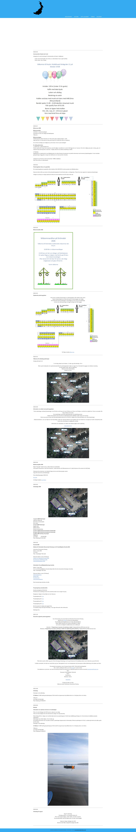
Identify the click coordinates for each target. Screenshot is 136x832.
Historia (76, 16)
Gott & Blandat (85, 16)
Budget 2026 (35, 576)
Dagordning (68, 679)
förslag (64, 620)
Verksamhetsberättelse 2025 (39, 561)
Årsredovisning (36, 577)
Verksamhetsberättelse (38, 579)
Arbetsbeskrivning (68, 425)
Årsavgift (35, 477)
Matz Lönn (72, 352)
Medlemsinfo (68, 16)
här (43, 596)
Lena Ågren (43, 480)
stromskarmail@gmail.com (92, 669)
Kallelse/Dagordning (37, 574)
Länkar (92, 16)
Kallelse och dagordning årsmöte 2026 (41, 558)
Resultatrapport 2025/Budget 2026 (40, 559)
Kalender (99, 16)
